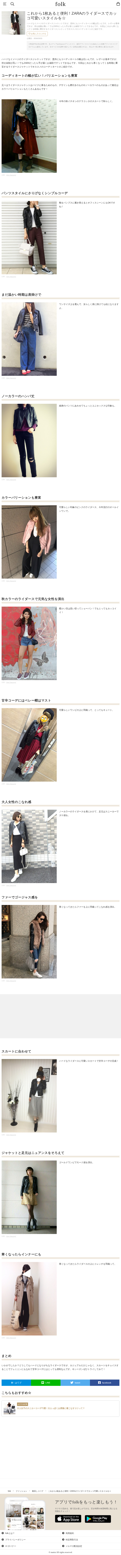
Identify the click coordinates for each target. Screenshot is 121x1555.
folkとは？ (10, 1533)
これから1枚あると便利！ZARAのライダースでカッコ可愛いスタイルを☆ (79, 1491)
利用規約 (69, 1533)
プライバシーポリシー (15, 1539)
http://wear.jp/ (11, 175)
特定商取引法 (71, 1539)
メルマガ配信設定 (73, 1546)
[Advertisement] (60, 1016)
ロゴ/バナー (10, 1546)
